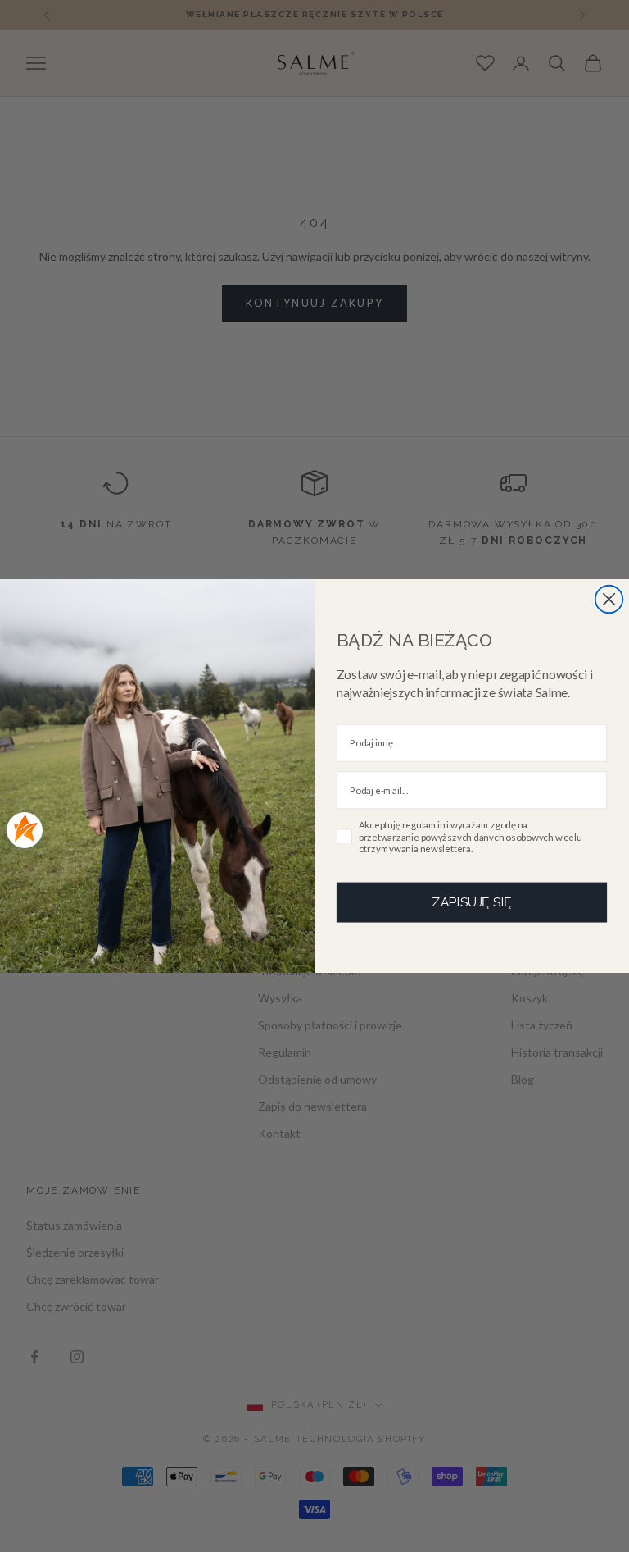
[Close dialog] (609, 600)
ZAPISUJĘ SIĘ (472, 901)
